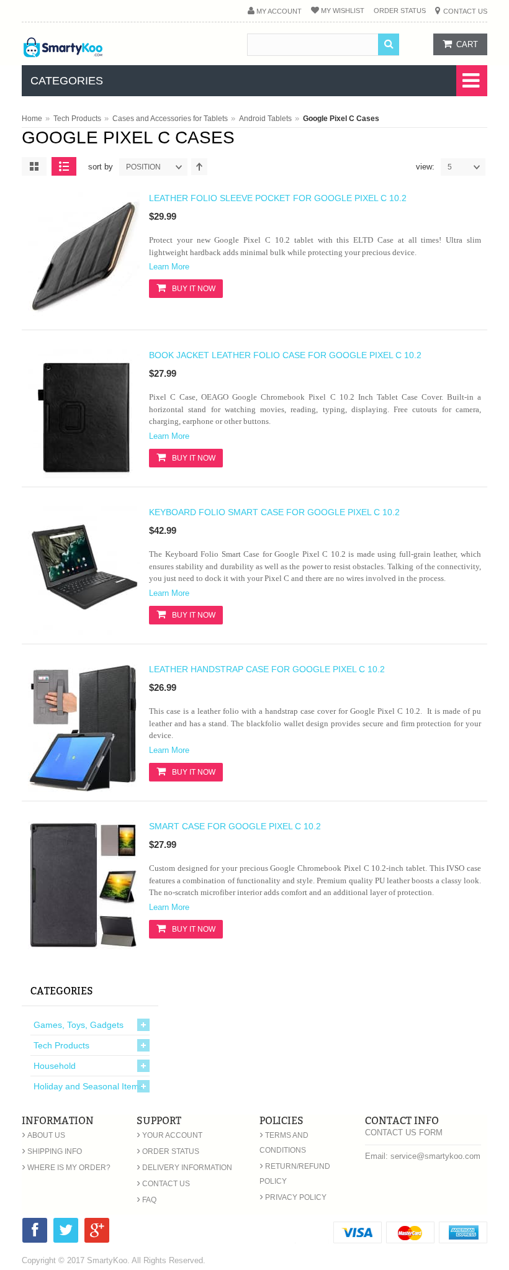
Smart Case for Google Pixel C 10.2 (235, 826)
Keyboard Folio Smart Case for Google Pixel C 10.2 (274, 512)
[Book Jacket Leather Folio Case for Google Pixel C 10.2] (84, 475)
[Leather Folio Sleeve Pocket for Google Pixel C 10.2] (84, 318)
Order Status (400, 10)
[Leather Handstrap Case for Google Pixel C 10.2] (84, 790)
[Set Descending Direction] (199, 166)
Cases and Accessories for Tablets (170, 118)
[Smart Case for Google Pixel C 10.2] (84, 947)
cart (467, 44)
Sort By (100, 166)
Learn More (169, 266)
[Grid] (34, 166)
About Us (43, 1135)
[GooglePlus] (96, 1232)
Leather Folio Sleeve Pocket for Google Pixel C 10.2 (278, 198)
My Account (279, 11)
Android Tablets (265, 118)
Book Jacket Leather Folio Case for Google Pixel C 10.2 (285, 355)
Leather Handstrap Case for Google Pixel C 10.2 (267, 669)
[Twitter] (65, 1232)
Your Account (169, 1135)
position (143, 167)
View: (425, 166)
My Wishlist (342, 10)
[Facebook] (34, 1232)
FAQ (146, 1200)
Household (55, 1066)
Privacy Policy (293, 1197)
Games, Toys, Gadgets (79, 1025)
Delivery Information (184, 1167)
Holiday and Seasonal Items (88, 1086)
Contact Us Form (404, 1132)
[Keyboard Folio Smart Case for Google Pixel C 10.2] (84, 632)
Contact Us (465, 11)
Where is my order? (66, 1167)
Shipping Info (52, 1151)
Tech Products (77, 118)
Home (32, 118)
